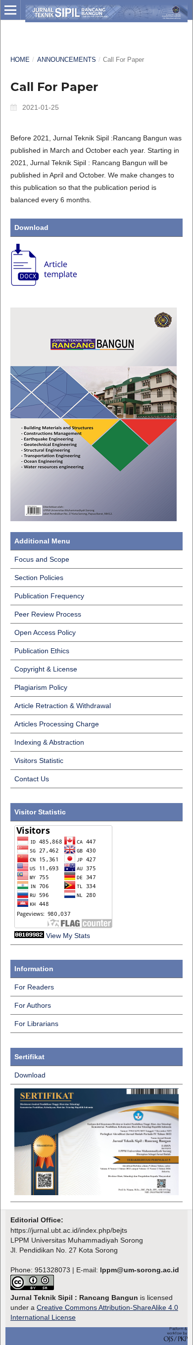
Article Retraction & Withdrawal (62, 706)
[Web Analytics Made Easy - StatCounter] (29, 936)
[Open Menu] (10, 10)
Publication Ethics (41, 651)
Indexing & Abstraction (49, 742)
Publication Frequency (49, 596)
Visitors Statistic (38, 760)
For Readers (34, 987)
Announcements (66, 59)
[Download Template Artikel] (44, 286)
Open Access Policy (45, 632)
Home (20, 59)
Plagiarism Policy (40, 687)
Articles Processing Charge (56, 724)
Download (30, 1075)
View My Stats (68, 936)
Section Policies (38, 578)
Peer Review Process (47, 614)
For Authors (32, 1005)
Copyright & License (45, 669)
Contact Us (31, 779)
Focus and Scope (41, 559)
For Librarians (36, 1024)
